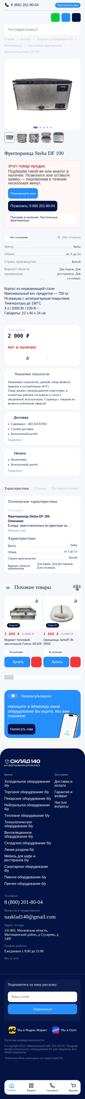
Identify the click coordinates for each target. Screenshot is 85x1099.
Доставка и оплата (63, 783)
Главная (9, 39)
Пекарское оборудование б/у (27, 798)
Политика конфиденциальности (24, 1040)
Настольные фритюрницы (45, 45)
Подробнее (15, 440)
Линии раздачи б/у (19, 849)
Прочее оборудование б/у (25, 884)
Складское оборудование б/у (27, 843)
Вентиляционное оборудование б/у (18, 834)
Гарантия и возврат (63, 794)
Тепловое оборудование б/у (26, 815)
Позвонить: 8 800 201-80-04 (32, 206)
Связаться (52, 1090)
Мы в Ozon (68, 1030)
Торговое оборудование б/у (26, 792)
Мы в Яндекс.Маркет (32, 1030)
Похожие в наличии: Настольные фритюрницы (34, 218)
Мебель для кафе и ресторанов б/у (19, 858)
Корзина (73, 1090)
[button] (35, 127)
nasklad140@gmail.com (30, 917)
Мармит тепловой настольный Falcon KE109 (23, 641)
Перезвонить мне (68, 5)
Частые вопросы (61, 804)
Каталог (26, 39)
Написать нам (21, 729)
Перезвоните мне (23, 193)
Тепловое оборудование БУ (55, 39)
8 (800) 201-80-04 (23, 902)
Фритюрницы (13, 45)
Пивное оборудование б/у (25, 877)
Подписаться (42, 1009)
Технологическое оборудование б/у (18, 824)
